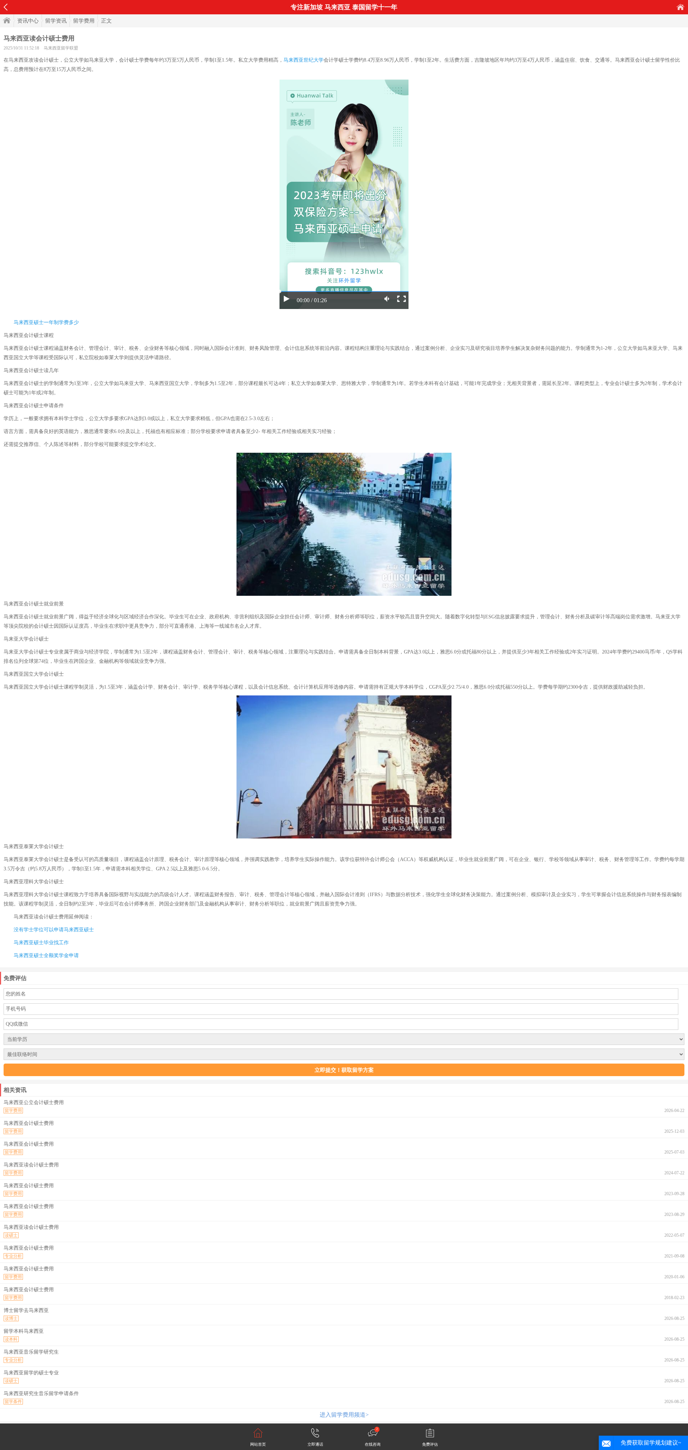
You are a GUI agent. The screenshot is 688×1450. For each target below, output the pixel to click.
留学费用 (84, 21)
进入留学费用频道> (344, 1415)
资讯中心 (28, 21)
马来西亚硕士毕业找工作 (41, 942)
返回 (6, 7)
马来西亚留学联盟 (61, 48)
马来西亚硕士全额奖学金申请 (46, 955)
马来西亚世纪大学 (303, 60)
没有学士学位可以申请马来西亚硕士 (54, 929)
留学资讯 (56, 21)
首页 (680, 7)
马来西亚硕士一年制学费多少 (46, 322)
